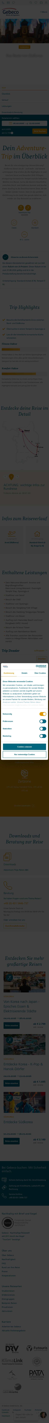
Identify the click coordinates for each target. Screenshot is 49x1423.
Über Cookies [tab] (40, 673)
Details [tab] (24, 673)
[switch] (42, 721)
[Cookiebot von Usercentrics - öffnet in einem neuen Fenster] (35, 666)
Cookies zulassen (24, 747)
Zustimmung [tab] (9, 673)
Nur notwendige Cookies (24, 754)
